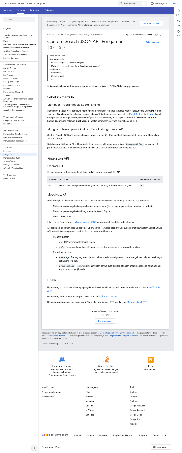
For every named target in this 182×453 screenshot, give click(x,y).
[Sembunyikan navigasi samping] (34, 448)
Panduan (21, 10)
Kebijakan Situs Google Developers (123, 336)
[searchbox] (19, 19)
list (49, 185)
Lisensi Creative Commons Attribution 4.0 (117, 333)
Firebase (134, 401)
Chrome (133, 397)
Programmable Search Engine (24, 3)
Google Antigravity (138, 410)
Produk (61, 34)
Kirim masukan (152, 42)
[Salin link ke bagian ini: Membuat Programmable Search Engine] (103, 105)
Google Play (135, 419)
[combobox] (132, 3)
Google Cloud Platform (123, 435)
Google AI (143, 435)
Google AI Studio (137, 406)
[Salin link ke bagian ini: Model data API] (70, 195)
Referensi (35, 10)
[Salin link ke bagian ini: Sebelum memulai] (77, 97)
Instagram (90, 401)
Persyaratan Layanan (51, 392)
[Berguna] (156, 34)
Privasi (58, 447)
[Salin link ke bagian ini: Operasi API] (66, 166)
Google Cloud (136, 415)
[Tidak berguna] (161, 34)
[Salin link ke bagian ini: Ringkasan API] (72, 159)
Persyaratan (47, 447)
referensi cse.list (108, 296)
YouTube (90, 415)
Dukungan (49, 10)
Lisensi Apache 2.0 (60, 336)
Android (133, 392)
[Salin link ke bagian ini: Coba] (59, 280)
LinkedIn (89, 406)
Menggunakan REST (86, 222)
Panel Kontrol (135, 114)
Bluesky (89, 397)
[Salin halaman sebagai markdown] (59, 47)
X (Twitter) (91, 410)
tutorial (152, 114)
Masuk (175, 3)
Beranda (7, 10)
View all (133, 424)
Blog (88, 392)
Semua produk (159, 435)
